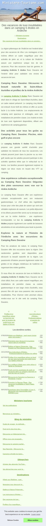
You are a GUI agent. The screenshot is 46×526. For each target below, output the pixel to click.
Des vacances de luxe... (11, 499)
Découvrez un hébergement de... (14, 434)
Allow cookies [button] (33, 520)
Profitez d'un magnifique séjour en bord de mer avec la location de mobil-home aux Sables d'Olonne (8, 319)
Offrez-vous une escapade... (13, 439)
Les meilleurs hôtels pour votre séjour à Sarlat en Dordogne (22, 365)
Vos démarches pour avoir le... (13, 469)
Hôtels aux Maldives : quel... (13, 479)
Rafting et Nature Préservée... (13, 489)
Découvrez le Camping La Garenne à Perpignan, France (21, 378)
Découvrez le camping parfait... (14, 444)
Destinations (22, 38)
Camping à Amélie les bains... (13, 454)
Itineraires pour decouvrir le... (13, 484)
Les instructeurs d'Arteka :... (13, 494)
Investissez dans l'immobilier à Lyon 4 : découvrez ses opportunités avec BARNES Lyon (22, 391)
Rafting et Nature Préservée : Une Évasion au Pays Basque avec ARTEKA (22, 347)
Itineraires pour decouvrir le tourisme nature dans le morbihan (21, 341)
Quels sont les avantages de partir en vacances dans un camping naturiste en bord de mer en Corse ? (22, 371)
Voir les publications (10, 405)
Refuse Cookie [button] (13, 520)
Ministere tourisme (22, 35)
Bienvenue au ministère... (12, 414)
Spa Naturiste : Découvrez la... (13, 449)
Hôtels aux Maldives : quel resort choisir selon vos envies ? (22, 336)
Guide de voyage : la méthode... (14, 424)
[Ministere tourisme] (23, 11)
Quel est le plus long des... (12, 429)
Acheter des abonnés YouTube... (14, 464)
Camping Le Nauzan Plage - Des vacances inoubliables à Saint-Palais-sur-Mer (21, 384)
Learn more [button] (35, 514)
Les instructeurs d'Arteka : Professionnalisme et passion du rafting (34, 318)
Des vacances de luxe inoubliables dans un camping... (22, 41)
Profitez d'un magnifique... (12, 504)
